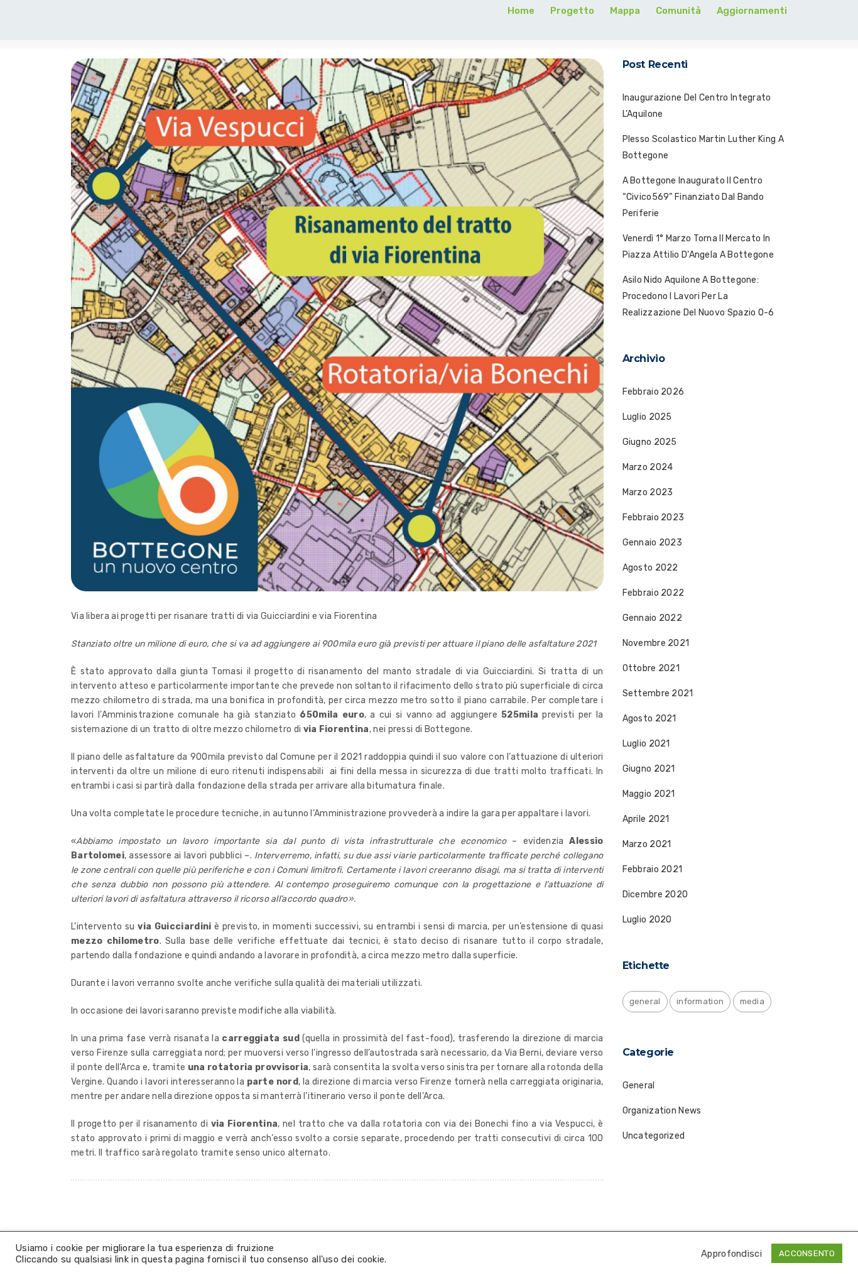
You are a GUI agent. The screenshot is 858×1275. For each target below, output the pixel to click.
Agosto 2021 (649, 718)
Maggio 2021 (648, 794)
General (638, 1085)
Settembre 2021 (657, 693)
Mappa (625, 10)
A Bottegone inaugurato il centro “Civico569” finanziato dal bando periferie (693, 197)
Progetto (572, 10)
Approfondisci (731, 1253)
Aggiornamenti (752, 10)
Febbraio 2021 (652, 869)
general (645, 1001)
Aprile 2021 (646, 819)
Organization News (662, 1110)
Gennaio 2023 (652, 542)
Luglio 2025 (647, 417)
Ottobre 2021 (651, 668)
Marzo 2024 (647, 467)
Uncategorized (653, 1135)
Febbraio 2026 (653, 391)
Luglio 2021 (646, 743)
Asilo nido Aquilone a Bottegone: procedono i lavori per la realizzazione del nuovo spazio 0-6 (698, 296)
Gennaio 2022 (652, 618)
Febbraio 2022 (653, 593)
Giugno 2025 (649, 442)
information (700, 1001)
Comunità (678, 10)
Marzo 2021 (646, 844)
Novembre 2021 (656, 643)
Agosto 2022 (650, 567)
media (752, 1001)
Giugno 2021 (648, 768)
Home (521, 10)
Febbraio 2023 (653, 517)
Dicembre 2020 (655, 894)
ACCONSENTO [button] (807, 1253)
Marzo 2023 (647, 492)
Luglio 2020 (647, 919)
